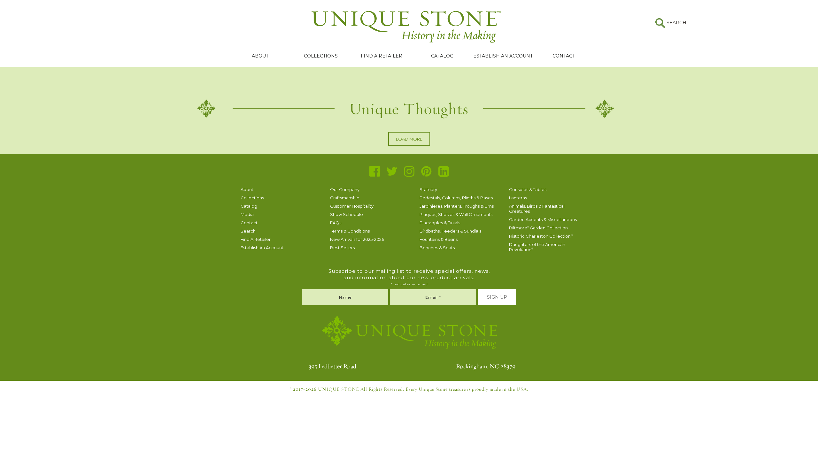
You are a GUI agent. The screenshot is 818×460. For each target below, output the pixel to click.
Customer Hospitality (352, 206)
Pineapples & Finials (440, 222)
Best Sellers (342, 247)
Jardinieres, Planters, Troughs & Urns (457, 206)
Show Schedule (346, 214)
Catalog (442, 56)
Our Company (344, 189)
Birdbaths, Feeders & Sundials (450, 231)
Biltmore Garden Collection (538, 227)
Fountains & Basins (439, 239)
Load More (409, 139)
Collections (321, 56)
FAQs (335, 222)
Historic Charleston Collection (541, 236)
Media (247, 214)
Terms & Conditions (350, 231)
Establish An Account (503, 56)
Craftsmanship (344, 197)
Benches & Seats (437, 247)
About (260, 56)
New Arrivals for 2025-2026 (357, 239)
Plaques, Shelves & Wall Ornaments (456, 214)
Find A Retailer (381, 56)
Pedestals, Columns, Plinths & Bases (456, 197)
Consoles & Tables (527, 189)
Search (248, 231)
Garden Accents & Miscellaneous (543, 219)
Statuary (428, 189)
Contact (563, 56)
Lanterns (518, 197)
